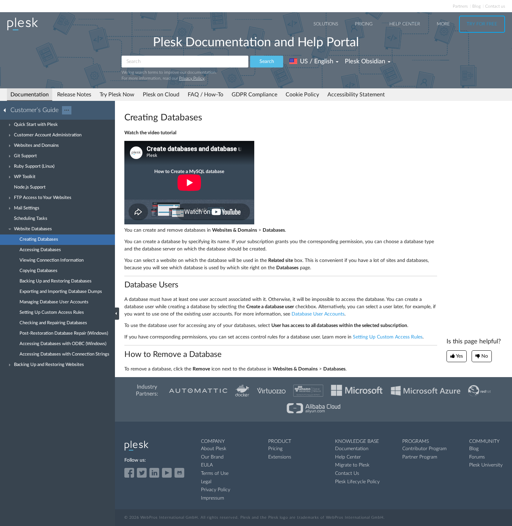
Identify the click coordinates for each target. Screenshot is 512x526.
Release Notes (74, 94)
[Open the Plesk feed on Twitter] (142, 473)
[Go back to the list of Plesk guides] (6, 110)
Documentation (29, 94)
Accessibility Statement (356, 94)
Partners (460, 6)
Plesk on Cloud (161, 94)
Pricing (364, 24)
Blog (476, 6)
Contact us (495, 6)
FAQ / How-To (205, 94)
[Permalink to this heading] (206, 117)
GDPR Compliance (254, 94)
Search (266, 61)
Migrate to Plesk (352, 465)
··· (66, 110)
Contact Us (347, 473)
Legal (206, 481)
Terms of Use (214, 473)
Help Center (404, 24)
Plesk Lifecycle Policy (357, 481)
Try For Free (482, 24)
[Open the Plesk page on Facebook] (129, 473)
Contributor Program (424, 448)
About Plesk (213, 448)
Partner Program (419, 457)
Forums (477, 457)
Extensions (279, 457)
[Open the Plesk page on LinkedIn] (154, 473)
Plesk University (486, 465)
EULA (207, 465)
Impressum (212, 498)
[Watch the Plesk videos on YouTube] (167, 473)
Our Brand (212, 457)
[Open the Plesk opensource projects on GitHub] (179, 473)
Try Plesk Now (117, 94)
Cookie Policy (302, 94)
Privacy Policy (191, 78)
